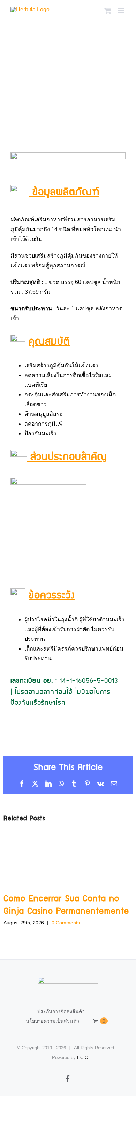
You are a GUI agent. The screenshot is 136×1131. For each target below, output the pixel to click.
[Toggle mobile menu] (122, 10)
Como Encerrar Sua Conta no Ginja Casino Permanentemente (66, 904)
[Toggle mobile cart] (107, 10)
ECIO (82, 1057)
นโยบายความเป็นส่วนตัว (52, 1021)
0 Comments (66, 922)
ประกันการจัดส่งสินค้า (61, 1011)
